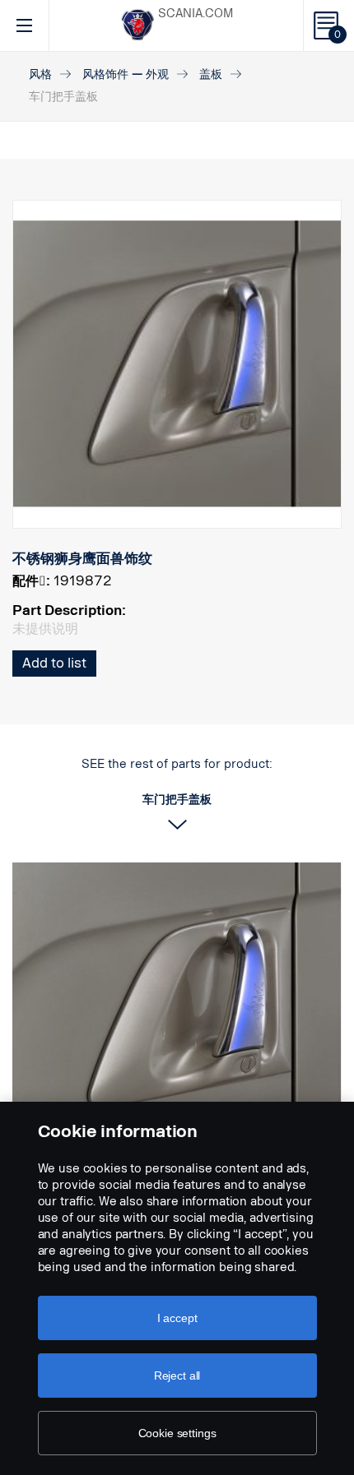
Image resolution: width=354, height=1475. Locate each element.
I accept (177, 1318)
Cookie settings (177, 1433)
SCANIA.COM (195, 14)
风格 (40, 74)
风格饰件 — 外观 (125, 74)
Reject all (177, 1375)
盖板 (210, 74)
